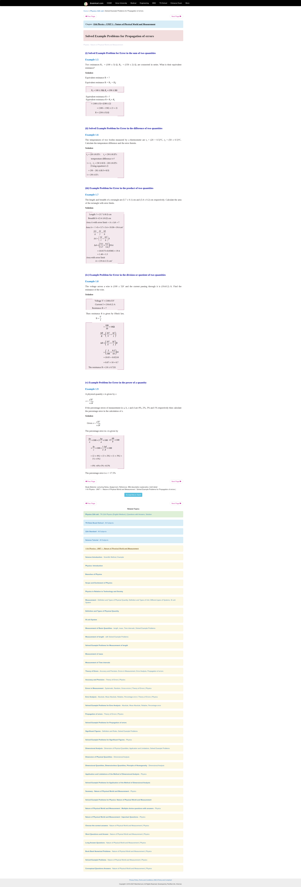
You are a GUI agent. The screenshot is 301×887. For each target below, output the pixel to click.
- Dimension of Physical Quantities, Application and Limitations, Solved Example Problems (127, 748)
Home (85, 11)
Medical (133, 3)
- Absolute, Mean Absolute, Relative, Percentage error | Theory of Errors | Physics (121, 697)
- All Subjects (99, 523)
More (187, 3)
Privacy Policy (133, 880)
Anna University (121, 3)
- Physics (108, 740)
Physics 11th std (97, 11)
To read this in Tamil (133, 495)
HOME (109, 3)
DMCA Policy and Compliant (163, 880)
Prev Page (91, 16)
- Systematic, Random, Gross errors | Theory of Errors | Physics (118, 688)
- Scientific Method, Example (104, 557)
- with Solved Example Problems (106, 637)
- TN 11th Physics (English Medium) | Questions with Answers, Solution (118, 514)
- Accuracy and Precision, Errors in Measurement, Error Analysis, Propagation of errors (124, 671)
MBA (154, 3)
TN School (163, 3)
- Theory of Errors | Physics (105, 680)
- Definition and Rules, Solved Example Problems (111, 731)
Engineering (144, 3)
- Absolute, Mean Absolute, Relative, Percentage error (123, 705)
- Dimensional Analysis (107, 757)
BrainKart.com (96, 3)
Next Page (176, 16)
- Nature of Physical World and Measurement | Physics (117, 825)
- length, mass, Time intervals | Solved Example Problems (120, 628)
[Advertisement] (202, 45)
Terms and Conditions (146, 880)
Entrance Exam (176, 3)
